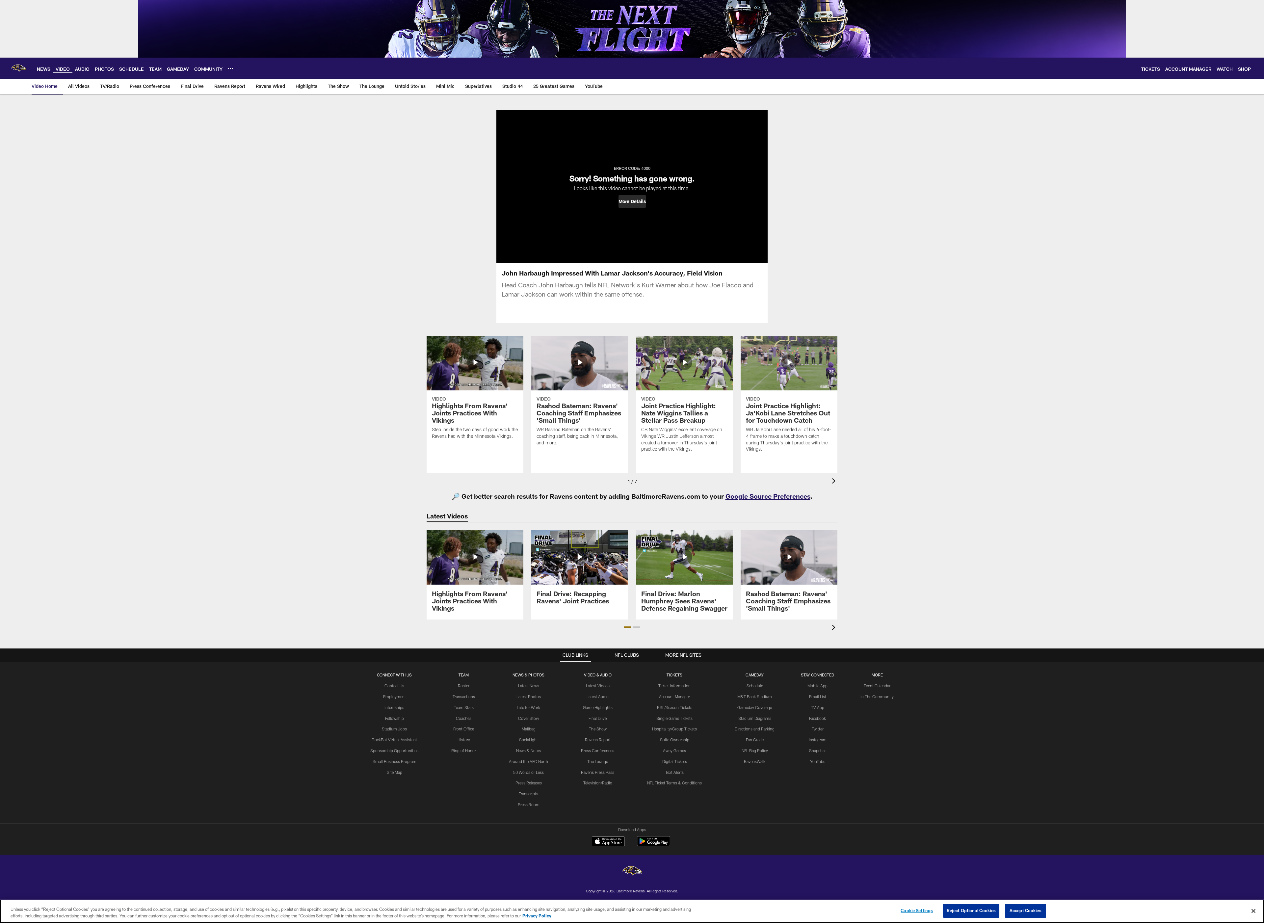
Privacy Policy (536, 915)
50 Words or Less (528, 772)
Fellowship (394, 718)
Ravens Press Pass (597, 772)
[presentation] (834, 481)
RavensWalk (754, 761)
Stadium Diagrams (754, 718)
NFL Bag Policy (755, 750)
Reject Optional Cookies (971, 910)
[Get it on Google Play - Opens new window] (653, 844)
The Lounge (597, 761)
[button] (632, 201)
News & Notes (528, 750)
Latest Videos (598, 685)
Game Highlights (598, 707)
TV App (817, 707)
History (464, 739)
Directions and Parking (755, 728)
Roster (463, 685)
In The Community (877, 696)
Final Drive (598, 718)
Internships (394, 707)
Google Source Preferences (767, 496)
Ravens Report (598, 739)
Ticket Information (674, 685)
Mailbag (529, 728)
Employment (394, 696)
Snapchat (817, 750)
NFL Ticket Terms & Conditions (674, 782)
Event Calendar (877, 685)
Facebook (817, 718)
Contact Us (394, 685)
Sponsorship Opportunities (394, 750)
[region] (632, 911)
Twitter (818, 728)
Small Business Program (394, 761)
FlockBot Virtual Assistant (394, 739)
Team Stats (464, 707)
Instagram (818, 739)
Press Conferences (597, 750)
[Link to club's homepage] (18, 68)
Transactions (464, 696)
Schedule (755, 685)
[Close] (1253, 911)
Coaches (463, 718)
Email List (817, 696)
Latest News (528, 685)
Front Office (463, 728)
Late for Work (528, 707)
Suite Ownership (674, 739)
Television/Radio (597, 782)
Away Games (674, 750)
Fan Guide (755, 739)
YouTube (817, 761)
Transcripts (528, 793)
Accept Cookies (1025, 910)
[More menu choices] (230, 68)
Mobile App (817, 685)
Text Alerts (674, 772)
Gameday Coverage (754, 707)
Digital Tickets (674, 761)
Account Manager (674, 696)
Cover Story (528, 718)
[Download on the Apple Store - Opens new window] (608, 842)
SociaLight (528, 739)
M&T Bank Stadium (754, 696)
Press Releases (528, 782)
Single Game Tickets (674, 718)
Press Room (529, 804)
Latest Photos (528, 696)
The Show (598, 728)
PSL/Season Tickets (674, 707)
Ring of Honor (463, 750)
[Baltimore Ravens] (632, 871)
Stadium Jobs (394, 728)
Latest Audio (598, 696)
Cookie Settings (917, 910)
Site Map (394, 772)
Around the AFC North (528, 761)
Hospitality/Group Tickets (674, 728)
